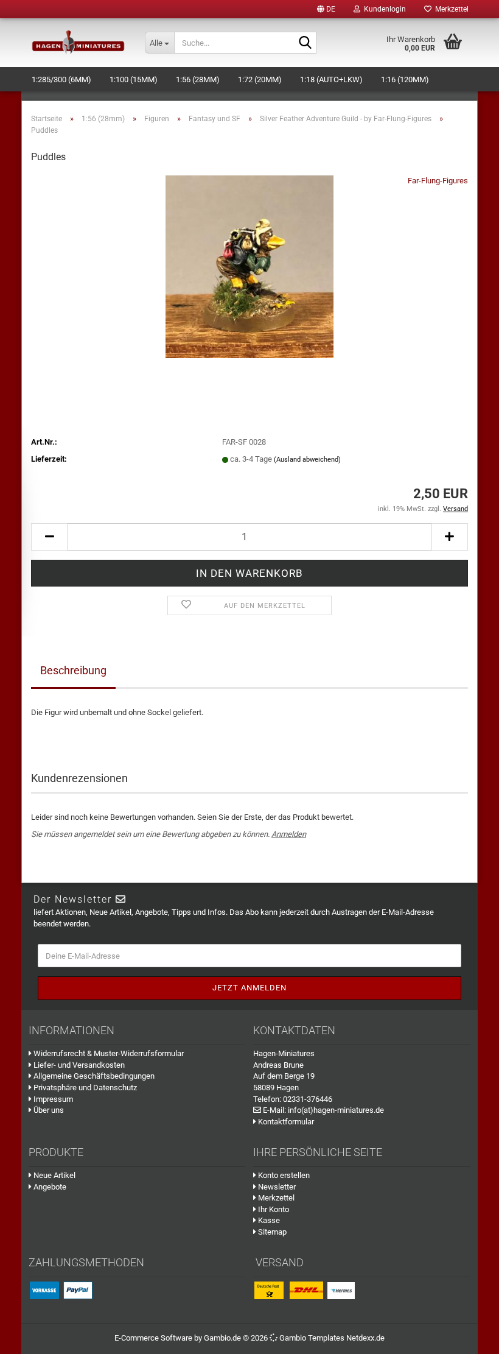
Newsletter (276, 1186)
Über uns (48, 1110)
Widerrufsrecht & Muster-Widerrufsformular (108, 1053)
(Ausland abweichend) (307, 460)
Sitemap (271, 1231)
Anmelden (288, 834)
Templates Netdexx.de (346, 1337)
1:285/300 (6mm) (61, 79)
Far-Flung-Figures (438, 180)
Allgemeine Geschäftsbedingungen (93, 1076)
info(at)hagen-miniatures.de (336, 1110)
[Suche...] (304, 43)
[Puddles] (249, 265)
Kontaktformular (285, 1121)
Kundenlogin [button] (383, 9)
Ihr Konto (272, 1209)
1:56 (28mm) (198, 79)
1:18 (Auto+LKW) (331, 79)
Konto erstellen (283, 1175)
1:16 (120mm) (405, 79)
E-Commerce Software (153, 1337)
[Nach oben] (475, 1336)
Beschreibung (73, 670)
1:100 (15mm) (134, 79)
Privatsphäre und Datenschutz (84, 1087)
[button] (326, 9)
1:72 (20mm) (260, 79)
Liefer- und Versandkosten (78, 1065)
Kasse (268, 1220)
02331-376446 (307, 1099)
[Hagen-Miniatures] (78, 42)
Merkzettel (450, 9)
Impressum (52, 1099)
